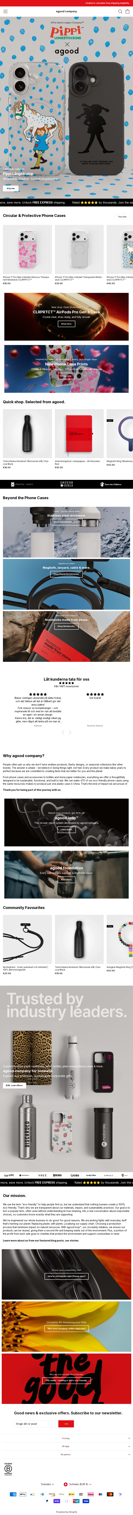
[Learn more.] (66, 822)
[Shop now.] (66, 369)
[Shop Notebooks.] (66, 636)
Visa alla (122, 216)
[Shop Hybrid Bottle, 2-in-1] (66, 532)
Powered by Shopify (66, 1512)
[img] (66, 683)
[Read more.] (66, 875)
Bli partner (65, 1454)
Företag (65, 1438)
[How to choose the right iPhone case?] (66, 1274)
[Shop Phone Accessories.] (66, 584)
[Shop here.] (66, 317)
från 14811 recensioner (66, 686)
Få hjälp (65, 1446)
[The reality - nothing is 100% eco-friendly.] (66, 1379)
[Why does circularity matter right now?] (66, 1326)
